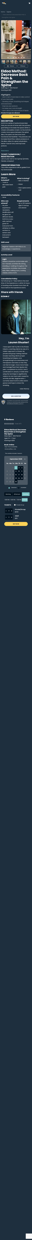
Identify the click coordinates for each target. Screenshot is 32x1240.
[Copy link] (8, 296)
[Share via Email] (5, 296)
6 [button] (21, 58)
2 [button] (11, 58)
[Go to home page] (4, 3)
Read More (5, 151)
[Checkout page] (29, 3)
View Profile (24, 389)
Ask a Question (16, 396)
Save (23, 66)
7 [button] (24, 58)
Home (3, 12)
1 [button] (8, 58)
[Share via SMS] (6, 296)
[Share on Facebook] (1, 296)
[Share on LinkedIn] (3, 296)
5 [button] (19, 58)
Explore (9, 12)
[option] (16, 39)
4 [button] (16, 58)
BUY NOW (16, 116)
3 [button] (13, 58)
